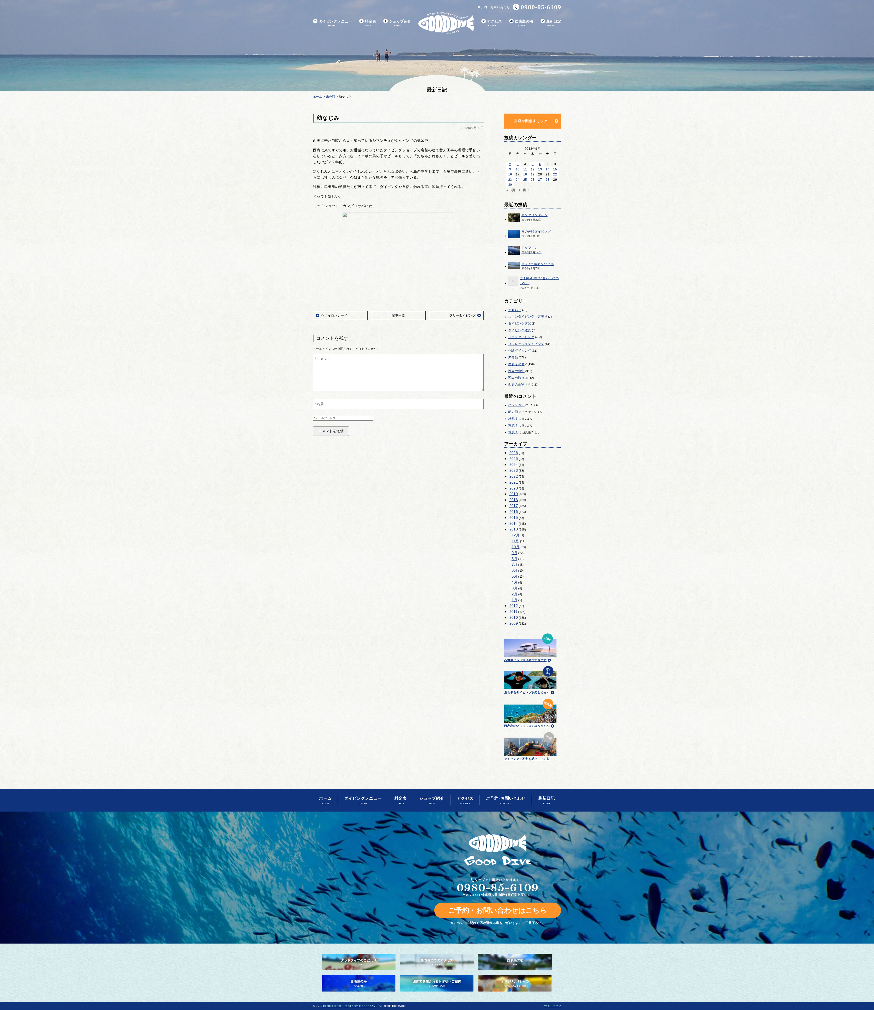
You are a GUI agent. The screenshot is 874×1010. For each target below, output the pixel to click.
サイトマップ (552, 1005)
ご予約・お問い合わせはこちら (497, 910)
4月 (515, 582)
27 (540, 179)
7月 (515, 564)
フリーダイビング (462, 315)
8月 (515, 559)
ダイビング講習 (519, 323)
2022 (513, 476)
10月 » (523, 190)
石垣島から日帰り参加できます (525, 660)
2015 (513, 518)
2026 (513, 453)
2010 (513, 617)
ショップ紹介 (400, 23)
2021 (513, 482)
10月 (516, 547)
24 (518, 179)
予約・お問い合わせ (495, 7)
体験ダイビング (519, 350)
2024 (513, 465)
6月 (515, 570)
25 (525, 179)
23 (510, 179)
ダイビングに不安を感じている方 (527, 759)
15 (555, 169)
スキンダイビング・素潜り (527, 316)
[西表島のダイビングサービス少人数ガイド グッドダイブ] (446, 23)
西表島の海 (524, 23)
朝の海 (513, 412)
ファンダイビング (521, 337)
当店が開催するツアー (532, 121)
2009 (513, 623)
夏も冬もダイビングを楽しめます (527, 692)
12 (533, 169)
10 (518, 169)
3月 (515, 588)
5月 (515, 576)
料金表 (370, 23)
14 (547, 169)
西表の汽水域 (518, 378)
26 (533, 179)
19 (533, 174)
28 (547, 179)
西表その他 (516, 364)
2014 (513, 523)
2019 (513, 494)
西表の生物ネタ (519, 384)
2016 (513, 512)
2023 (513, 470)
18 (525, 174)
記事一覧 (398, 315)
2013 (513, 529)
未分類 (513, 357)
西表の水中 (516, 371)
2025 (513, 459)
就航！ (513, 418)
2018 (513, 500)
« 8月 (510, 190)
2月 (515, 594)
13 (540, 169)
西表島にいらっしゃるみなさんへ (527, 726)
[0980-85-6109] (537, 7)
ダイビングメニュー (335, 23)
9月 (515, 553)
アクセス (494, 23)
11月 (515, 541)
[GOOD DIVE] (497, 849)
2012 (513, 606)
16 (510, 174)
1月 (515, 600)
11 (525, 169)
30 (510, 184)
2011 (513, 612)
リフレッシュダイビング (526, 344)
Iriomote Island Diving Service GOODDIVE (350, 1005)
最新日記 (553, 23)
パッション (516, 405)
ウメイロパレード (334, 315)
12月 (516, 535)
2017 (513, 506)
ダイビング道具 (519, 330)
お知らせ (514, 310)
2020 (513, 488)
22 (555, 174)
